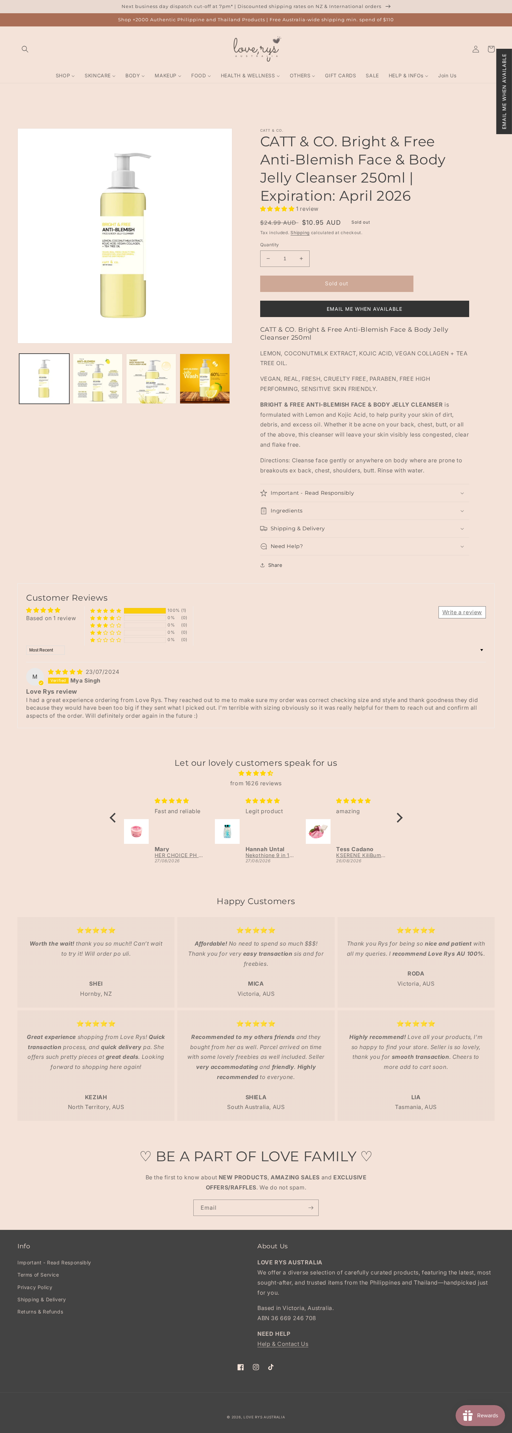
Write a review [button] (462, 612)
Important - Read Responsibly (54, 1262)
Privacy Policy (34, 1287)
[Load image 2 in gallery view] (98, 379)
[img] (66, 671)
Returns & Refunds (40, 1312)
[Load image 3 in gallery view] (151, 379)
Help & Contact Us (282, 1343)
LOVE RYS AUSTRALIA (264, 1417)
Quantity (269, 244)
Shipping (300, 232)
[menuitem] (65, 75)
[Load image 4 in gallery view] (205, 379)
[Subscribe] (310, 1208)
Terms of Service (38, 1275)
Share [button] (275, 565)
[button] (504, 91)
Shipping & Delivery (41, 1299)
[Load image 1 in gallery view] (44, 379)
